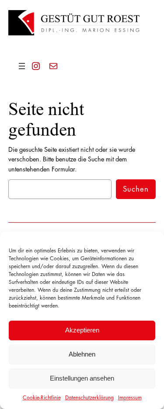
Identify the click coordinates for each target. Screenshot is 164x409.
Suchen (136, 189)
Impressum (130, 397)
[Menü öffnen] (22, 66)
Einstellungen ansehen (82, 378)
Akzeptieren (82, 330)
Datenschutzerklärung (89, 397)
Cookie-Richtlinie (42, 397)
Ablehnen (82, 354)
